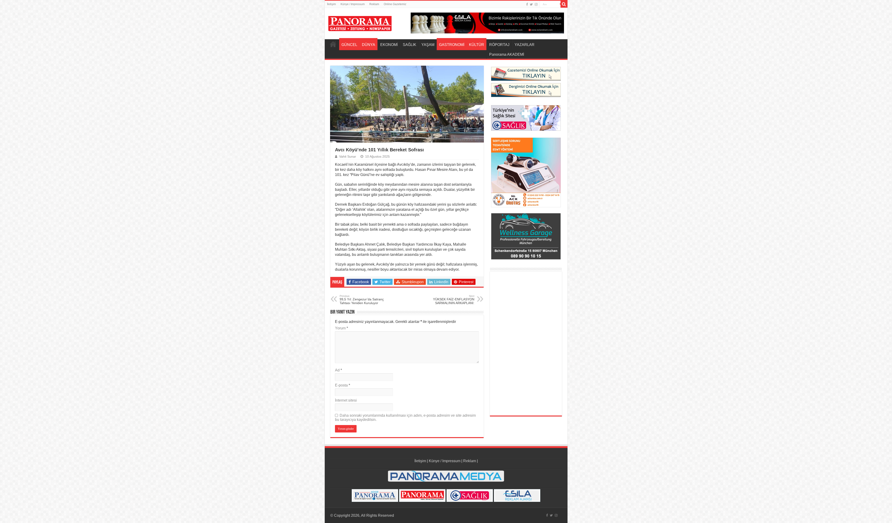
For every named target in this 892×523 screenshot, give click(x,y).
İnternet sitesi (346, 400)
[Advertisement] (526, 343)
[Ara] (564, 4)
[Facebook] (527, 4)
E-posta (342, 385)
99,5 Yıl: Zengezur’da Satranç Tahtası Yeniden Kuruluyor (362, 300)
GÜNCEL (349, 45)
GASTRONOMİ (451, 45)
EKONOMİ (389, 45)
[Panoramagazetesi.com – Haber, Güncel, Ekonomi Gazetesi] (360, 22)
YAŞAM (427, 45)
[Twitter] (531, 4)
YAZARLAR (525, 45)
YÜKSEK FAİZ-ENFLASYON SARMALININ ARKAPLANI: (453, 300)
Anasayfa (333, 44)
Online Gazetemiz (395, 4)
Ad (338, 370)
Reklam (374, 4)
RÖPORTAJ (499, 45)
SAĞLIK (409, 45)
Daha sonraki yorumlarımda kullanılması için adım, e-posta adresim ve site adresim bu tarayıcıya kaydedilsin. (405, 417)
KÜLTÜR (476, 45)
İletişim (331, 4)
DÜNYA (368, 45)
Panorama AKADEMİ (506, 54)
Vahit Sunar (347, 156)
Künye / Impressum (353, 4)
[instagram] (536, 4)
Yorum (341, 328)
